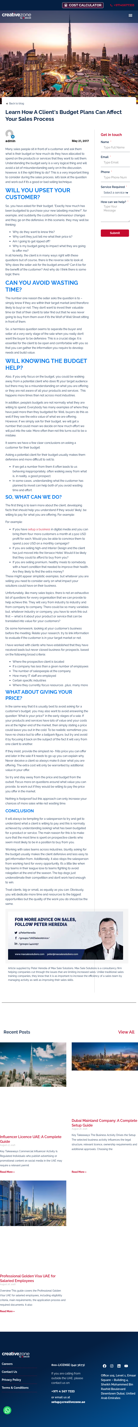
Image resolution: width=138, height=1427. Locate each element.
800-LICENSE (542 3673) (68, 1365)
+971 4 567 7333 (63, 1391)
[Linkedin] (13, 136)
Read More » (7, 1171)
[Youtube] (126, 1366)
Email (105, 157)
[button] (131, 15)
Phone (106, 172)
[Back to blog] (6, 103)
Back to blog (16, 103)
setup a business (39, 529)
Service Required (113, 187)
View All (126, 1032)
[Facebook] (104, 1366)
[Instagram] (111, 1366)
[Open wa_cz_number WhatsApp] (7, 1410)
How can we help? (114, 202)
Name (105, 142)
